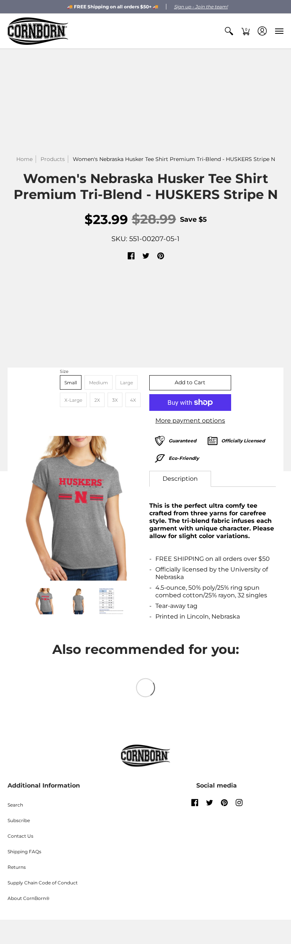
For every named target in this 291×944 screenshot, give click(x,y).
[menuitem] (229, 31)
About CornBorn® (29, 898)
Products (53, 159)
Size (64, 371)
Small (70, 382)
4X (133, 400)
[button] (229, 31)
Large (126, 382)
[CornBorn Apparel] (38, 31)
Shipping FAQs (24, 851)
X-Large (73, 400)
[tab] (180, 479)
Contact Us (20, 836)
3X (115, 400)
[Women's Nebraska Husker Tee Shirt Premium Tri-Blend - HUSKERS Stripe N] (78, 508)
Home (24, 159)
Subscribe (19, 820)
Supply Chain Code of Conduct (43, 883)
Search (15, 805)
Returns (17, 867)
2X (97, 400)
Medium (98, 382)
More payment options (190, 420)
